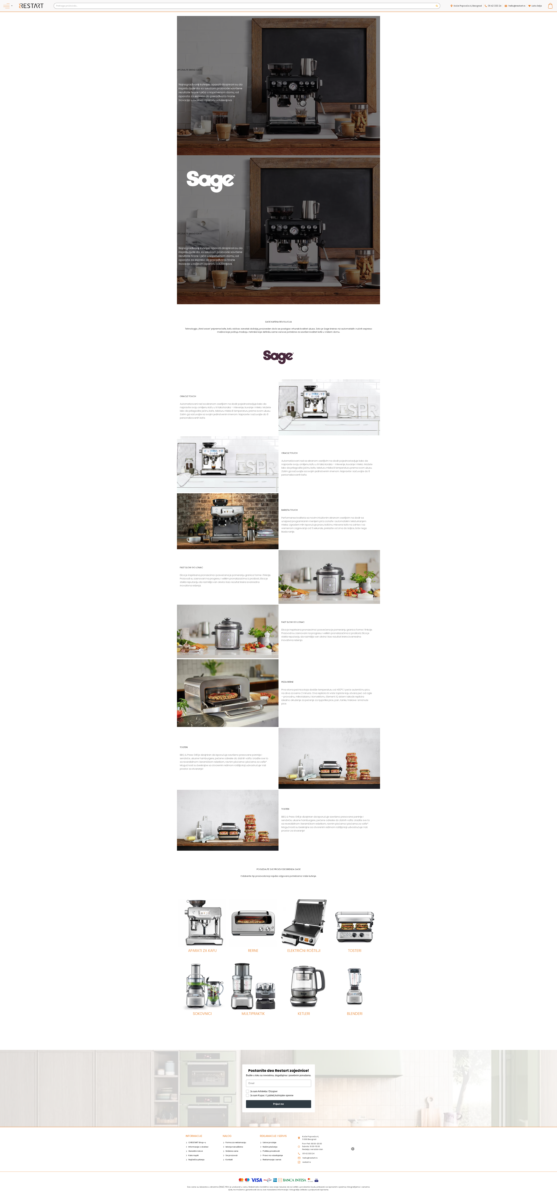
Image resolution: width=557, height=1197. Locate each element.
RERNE (253, 950)
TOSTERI (354, 950)
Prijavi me (278, 1104)
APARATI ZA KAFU (202, 950)
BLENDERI (354, 1013)
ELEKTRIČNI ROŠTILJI (303, 950)
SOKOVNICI (202, 1013)
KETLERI (304, 1013)
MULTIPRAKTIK (253, 1013)
